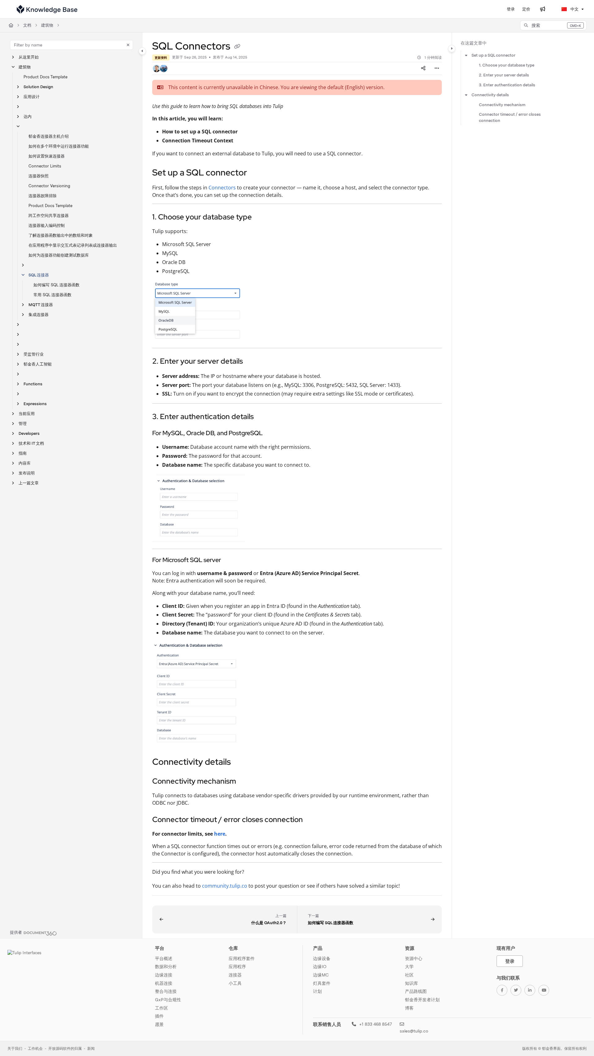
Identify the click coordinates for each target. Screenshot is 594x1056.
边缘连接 (163, 974)
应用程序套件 (242, 958)
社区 (409, 974)
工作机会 (35, 1048)
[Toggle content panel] (451, 48)
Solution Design (38, 86)
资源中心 (413, 958)
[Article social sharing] (423, 68)
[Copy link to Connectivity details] (241, 763)
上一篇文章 (29, 483)
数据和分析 (166, 966)
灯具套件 (321, 983)
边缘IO (319, 966)
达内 (28, 116)
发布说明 (27, 473)
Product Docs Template (45, 77)
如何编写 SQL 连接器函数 (56, 285)
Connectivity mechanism (502, 104)
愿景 (159, 1024)
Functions (33, 384)
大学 (409, 966)
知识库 (411, 983)
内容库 (25, 463)
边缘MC (321, 974)
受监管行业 (34, 354)
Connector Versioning (49, 186)
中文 (574, 9)
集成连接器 (38, 314)
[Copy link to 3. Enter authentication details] (264, 417)
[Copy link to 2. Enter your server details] (253, 362)
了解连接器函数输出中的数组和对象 (60, 235)
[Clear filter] (128, 45)
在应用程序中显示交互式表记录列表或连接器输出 (72, 245)
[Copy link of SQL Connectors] (237, 47)
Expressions (35, 403)
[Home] (47, 9)
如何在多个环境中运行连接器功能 (58, 146)
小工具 (235, 983)
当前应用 (27, 413)
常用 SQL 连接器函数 (52, 294)
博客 (409, 1008)
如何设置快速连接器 (46, 156)
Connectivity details (490, 95)
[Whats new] (543, 9)
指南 (23, 453)
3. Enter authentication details (507, 85)
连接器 (235, 974)
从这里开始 (29, 57)
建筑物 (47, 25)
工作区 (161, 1008)
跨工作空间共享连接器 (48, 215)
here (219, 833)
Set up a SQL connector (493, 55)
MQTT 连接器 (40, 304)
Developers (29, 433)
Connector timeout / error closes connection (510, 117)
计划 (317, 991)
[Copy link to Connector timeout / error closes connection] (313, 820)
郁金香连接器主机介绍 (48, 136)
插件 (159, 1016)
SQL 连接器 (38, 275)
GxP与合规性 (168, 999)
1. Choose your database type (506, 65)
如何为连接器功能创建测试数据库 (58, 255)
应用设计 (32, 96)
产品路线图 (416, 991)
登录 (509, 961)
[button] (553, 25)
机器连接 (163, 983)
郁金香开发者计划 (422, 999)
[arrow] (466, 55)
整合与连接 (166, 991)
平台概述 (163, 958)
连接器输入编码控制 (46, 225)
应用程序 (237, 966)
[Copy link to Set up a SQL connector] (257, 173)
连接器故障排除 (42, 195)
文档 (27, 25)
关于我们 (14, 1048)
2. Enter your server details (504, 75)
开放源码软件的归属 (65, 1048)
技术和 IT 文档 (31, 443)
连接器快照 (38, 176)
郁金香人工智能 (38, 364)
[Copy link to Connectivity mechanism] (246, 782)
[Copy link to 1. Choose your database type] (262, 218)
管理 (23, 423)
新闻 (91, 1048)
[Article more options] (437, 68)
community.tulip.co (224, 885)
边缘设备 (321, 958)
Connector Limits (44, 166)
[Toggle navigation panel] (142, 51)
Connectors (222, 187)
